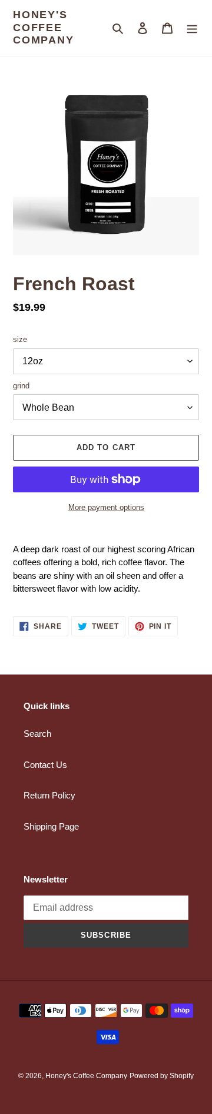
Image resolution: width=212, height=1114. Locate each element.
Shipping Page (51, 826)
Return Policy (49, 795)
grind (21, 385)
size (20, 339)
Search (37, 734)
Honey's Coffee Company (43, 27)
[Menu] (192, 28)
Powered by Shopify (162, 1076)
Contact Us (45, 765)
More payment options (106, 507)
